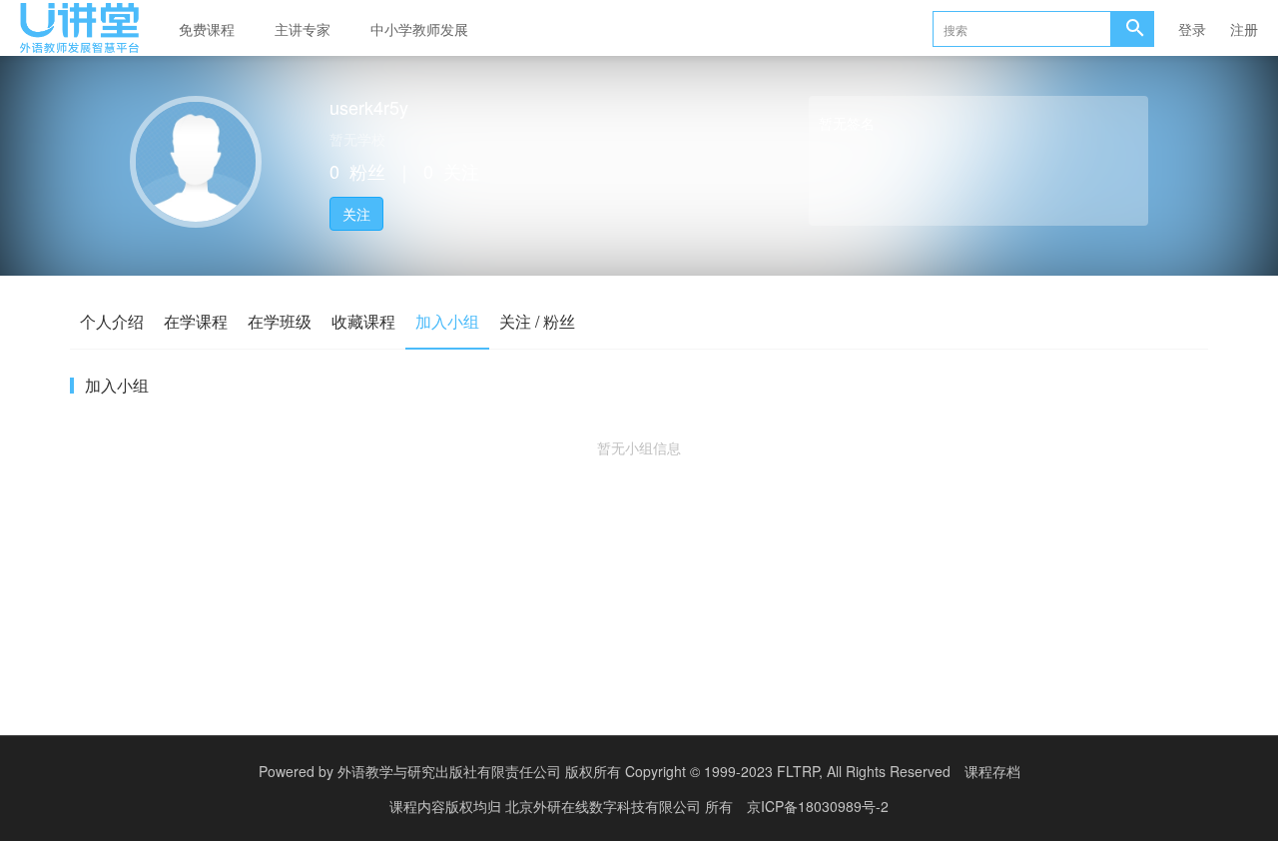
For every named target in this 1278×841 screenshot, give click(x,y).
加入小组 (447, 321)
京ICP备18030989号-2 (818, 806)
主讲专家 (302, 29)
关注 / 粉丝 (537, 321)
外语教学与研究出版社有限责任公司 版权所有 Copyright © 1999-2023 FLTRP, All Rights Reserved (644, 771)
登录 (1192, 29)
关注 (356, 214)
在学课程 (196, 321)
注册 (1244, 29)
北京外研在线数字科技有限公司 (605, 806)
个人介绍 (112, 321)
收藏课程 (363, 321)
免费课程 (207, 29)
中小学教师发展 (419, 29)
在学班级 (280, 321)
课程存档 (992, 771)
